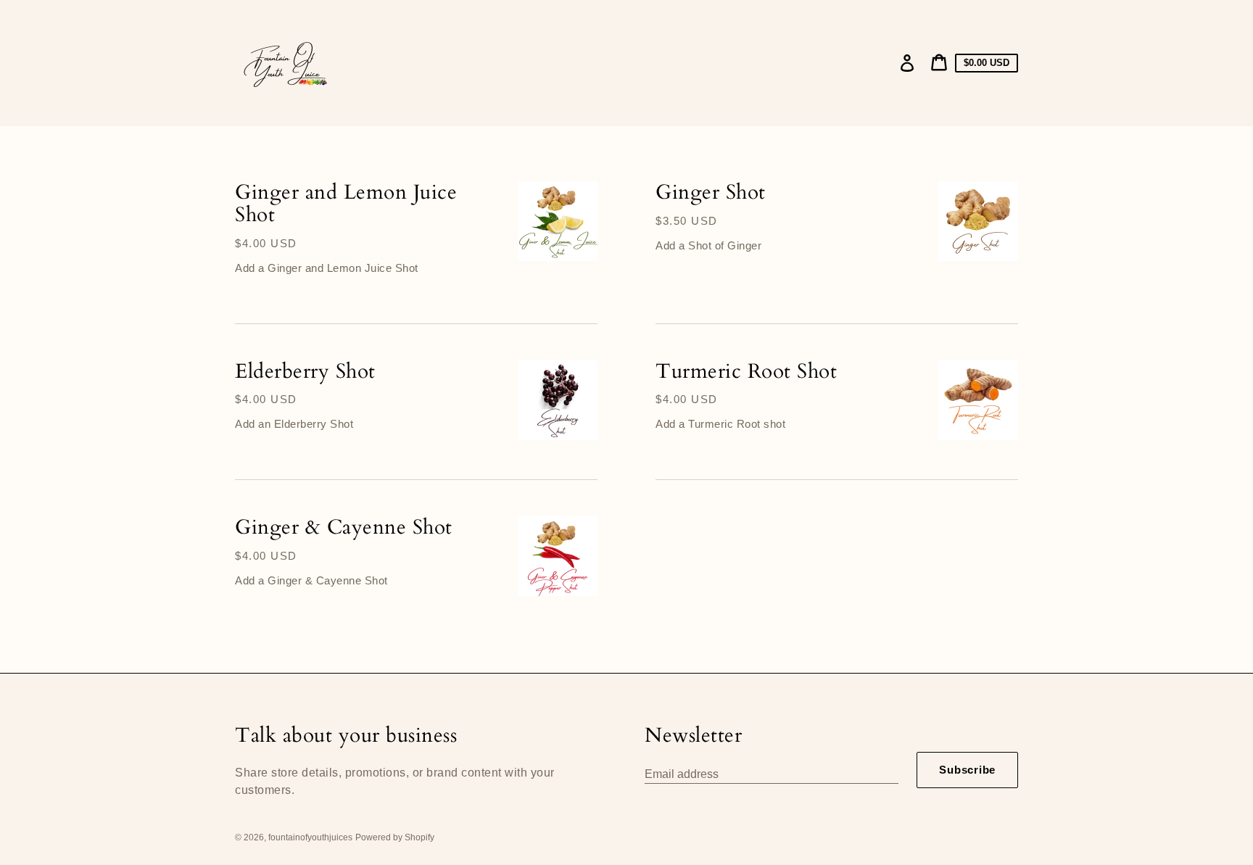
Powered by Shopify (394, 837)
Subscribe (967, 769)
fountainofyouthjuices (310, 837)
